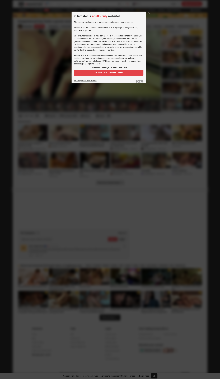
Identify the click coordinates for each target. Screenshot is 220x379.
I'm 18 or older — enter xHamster (109, 73)
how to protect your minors (85, 81)
